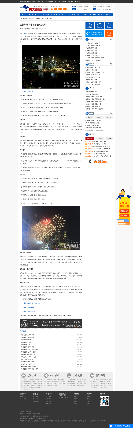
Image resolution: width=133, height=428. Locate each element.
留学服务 (109, 27)
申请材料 (62, 14)
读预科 (75, 401)
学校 (68, 14)
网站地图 (77, 1)
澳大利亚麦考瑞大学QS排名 (94, 109)
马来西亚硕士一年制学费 (28, 352)
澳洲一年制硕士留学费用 (28, 366)
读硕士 (99, 117)
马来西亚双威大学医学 (27, 347)
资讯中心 (38, 18)
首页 (23, 14)
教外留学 (23, 394)
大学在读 (89, 401)
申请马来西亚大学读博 (27, 335)
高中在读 (89, 396)
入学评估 (92, 14)
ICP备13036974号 (102, 421)
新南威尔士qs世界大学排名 (94, 96)
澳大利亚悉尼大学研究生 (93, 120)
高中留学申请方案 (42, 1)
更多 (111, 39)
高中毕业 (89, 399)
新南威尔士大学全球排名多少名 (95, 99)
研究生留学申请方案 (54, 1)
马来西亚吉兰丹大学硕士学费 (29, 349)
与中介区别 (23, 399)
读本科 (90, 117)
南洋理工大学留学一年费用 (29, 364)
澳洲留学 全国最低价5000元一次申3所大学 (96, 33)
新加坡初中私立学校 (28, 307)
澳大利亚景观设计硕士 (93, 125)
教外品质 (89, 138)
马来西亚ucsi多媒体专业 (28, 354)
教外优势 (109, 35)
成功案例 (63, 1)
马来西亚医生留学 (26, 344)
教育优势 (38, 14)
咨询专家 (84, 14)
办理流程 (32, 1)
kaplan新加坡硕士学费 (93, 123)
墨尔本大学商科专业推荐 (93, 82)
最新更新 (70, 1)
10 (80, 326)
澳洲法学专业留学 (91, 70)
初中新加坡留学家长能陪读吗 (31, 303)
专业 (73, 14)
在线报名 (100, 14)
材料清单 (48, 403)
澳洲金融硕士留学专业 (93, 67)
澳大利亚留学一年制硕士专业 (95, 72)
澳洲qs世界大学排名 (92, 94)
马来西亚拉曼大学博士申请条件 (30, 369)
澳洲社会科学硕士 (91, 79)
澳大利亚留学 (23, 421)
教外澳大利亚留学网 (34, 8)
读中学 (109, 117)
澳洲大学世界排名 (91, 92)
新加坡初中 (24, 33)
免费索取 (108, 14)
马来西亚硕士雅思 (26, 342)
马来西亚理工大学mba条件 (29, 357)
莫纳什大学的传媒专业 (93, 84)
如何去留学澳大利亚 (27, 359)
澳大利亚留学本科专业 (93, 75)
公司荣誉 (99, 138)
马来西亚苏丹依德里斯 (27, 337)
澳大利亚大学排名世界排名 (94, 101)
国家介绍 (30, 14)
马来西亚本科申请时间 (27, 362)
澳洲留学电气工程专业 (93, 77)
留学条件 (46, 14)
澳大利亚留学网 (24, 1)
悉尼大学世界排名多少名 (93, 104)
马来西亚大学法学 (26, 340)
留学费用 (54, 14)
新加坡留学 (45, 18)
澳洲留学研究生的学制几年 (94, 130)
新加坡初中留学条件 (28, 91)
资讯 (78, 14)
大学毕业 (89, 403)
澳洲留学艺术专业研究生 (93, 128)
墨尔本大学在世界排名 (93, 106)
